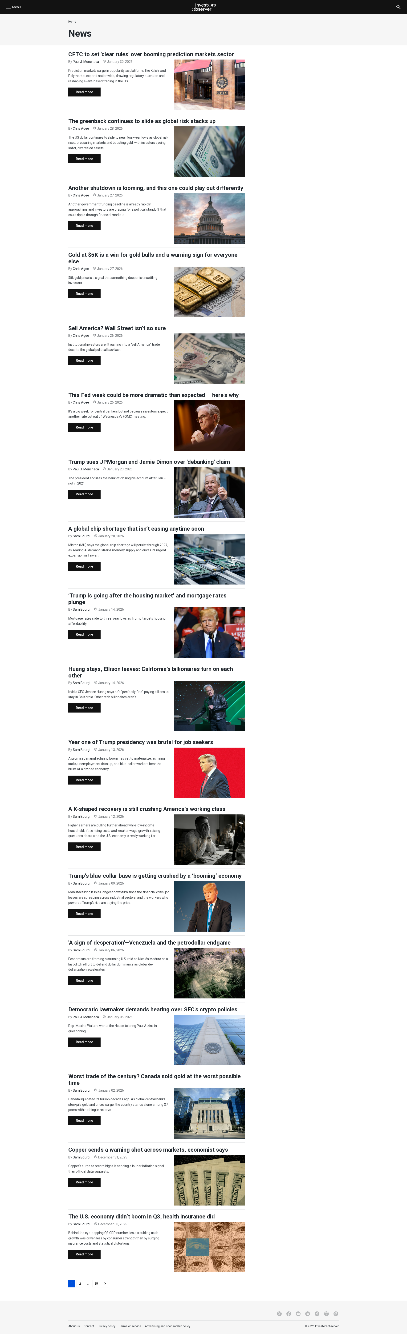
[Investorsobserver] (203, 7)
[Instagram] (326, 1314)
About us (74, 1326)
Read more (80, 93)
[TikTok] (317, 1314)
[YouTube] (298, 1314)
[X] (279, 1314)
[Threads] (336, 1314)
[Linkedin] (307, 1314)
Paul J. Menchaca (86, 62)
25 (96, 1283)
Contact (89, 1326)
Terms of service (130, 1326)
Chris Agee (81, 128)
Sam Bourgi (81, 536)
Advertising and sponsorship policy (167, 1326)
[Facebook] (289, 1314)
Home (72, 21)
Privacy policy (106, 1326)
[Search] (398, 7)
